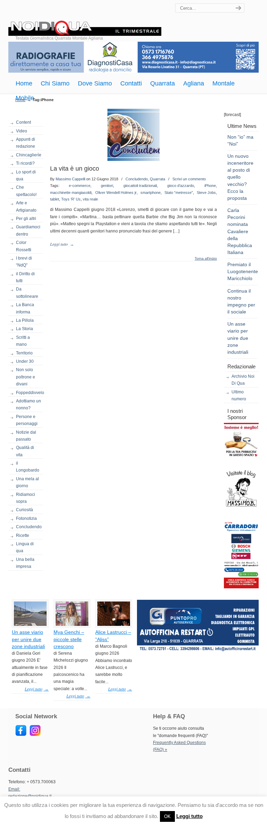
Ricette (22, 535)
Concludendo (29, 526)
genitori (107, 185)
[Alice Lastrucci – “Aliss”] (113, 624)
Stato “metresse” (178, 192)
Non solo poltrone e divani (25, 376)
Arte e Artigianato (26, 206)
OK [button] (167, 816)
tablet (54, 199)
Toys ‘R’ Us (71, 199)
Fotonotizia (26, 518)
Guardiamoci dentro (28, 230)
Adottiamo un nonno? (28, 404)
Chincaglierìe (28, 155)
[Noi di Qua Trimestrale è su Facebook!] (20, 734)
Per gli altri (26, 218)
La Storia (24, 328)
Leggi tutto (189, 816)
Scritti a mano (23, 341)
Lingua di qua (25, 547)
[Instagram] (35, 734)
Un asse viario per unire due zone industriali (237, 338)
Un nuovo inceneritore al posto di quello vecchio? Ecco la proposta (240, 177)
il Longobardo (27, 467)
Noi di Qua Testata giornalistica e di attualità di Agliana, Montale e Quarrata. (84, 19)
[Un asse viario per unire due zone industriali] (30, 624)
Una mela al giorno (27, 482)
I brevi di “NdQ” (24, 262)
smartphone (150, 192)
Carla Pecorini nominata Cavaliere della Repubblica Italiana (239, 231)
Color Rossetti (23, 246)
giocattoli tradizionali (140, 185)
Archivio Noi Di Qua (243, 380)
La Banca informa (25, 308)
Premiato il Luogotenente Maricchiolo (242, 271)
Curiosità (24, 509)
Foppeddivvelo (29, 392)
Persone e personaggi (27, 420)
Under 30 (25, 361)
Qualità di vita (25, 451)
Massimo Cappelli (70, 179)
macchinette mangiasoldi (70, 192)
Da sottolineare (27, 292)
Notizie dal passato (26, 436)
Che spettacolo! (26, 191)
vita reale (90, 199)
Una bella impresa (25, 563)
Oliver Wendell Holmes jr (116, 192)
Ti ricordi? (25, 163)
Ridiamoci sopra (25, 498)
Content (23, 122)
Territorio (24, 353)
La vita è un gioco (74, 168)
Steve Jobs (206, 192)
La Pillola (25, 320)
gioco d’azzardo (180, 185)
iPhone (210, 185)
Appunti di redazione (25, 143)
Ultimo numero (239, 395)
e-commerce (79, 185)
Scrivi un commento (189, 179)
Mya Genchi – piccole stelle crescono (69, 639)
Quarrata (157, 179)
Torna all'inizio (206, 258)
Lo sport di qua (26, 175)
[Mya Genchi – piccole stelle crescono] (72, 624)
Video (21, 131)
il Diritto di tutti (25, 277)
